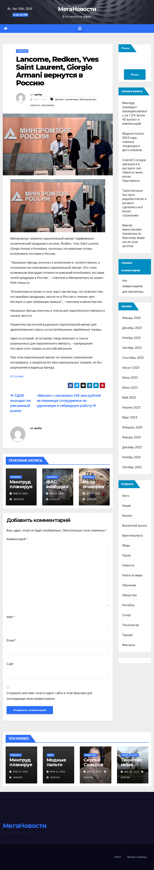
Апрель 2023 (131, 407)
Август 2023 (130, 367)
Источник (16, 376)
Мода (126, 545)
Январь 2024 (131, 318)
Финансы (22, 51)
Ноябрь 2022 (131, 457)
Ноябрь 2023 (131, 337)
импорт (59, 99)
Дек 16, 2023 (94, 771)
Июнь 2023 (130, 387)
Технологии (130, 625)
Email (11, 640)
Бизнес (127, 515)
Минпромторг (87, 99)
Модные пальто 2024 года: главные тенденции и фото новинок (133, 142)
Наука (126, 555)
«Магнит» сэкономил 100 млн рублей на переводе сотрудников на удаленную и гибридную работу (69, 401)
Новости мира (132, 575)
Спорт (126, 615)
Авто (125, 495)
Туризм (127, 635)
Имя (10, 617)
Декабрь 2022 (132, 447)
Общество (129, 595)
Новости (128, 565)
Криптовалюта (132, 535)
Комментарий (17, 539)
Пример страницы (137, 857)
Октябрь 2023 (132, 347)
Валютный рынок (134, 525)
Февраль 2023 (132, 427)
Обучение (129, 585)
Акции (126, 505)
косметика (71, 99)
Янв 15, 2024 (20, 771)
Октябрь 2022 (132, 467)
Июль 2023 (130, 377)
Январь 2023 (131, 437)
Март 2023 (129, 417)
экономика (47, 105)
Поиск (125, 48)
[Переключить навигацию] (80, 28)
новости (35, 105)
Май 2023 (129, 397)
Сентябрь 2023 (133, 357)
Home (118, 857)
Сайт (10, 664)
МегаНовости (77, 9)
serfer (38, 94)
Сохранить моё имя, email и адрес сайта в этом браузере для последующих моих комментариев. (49, 695)
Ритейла (128, 605)
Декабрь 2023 (132, 327)
